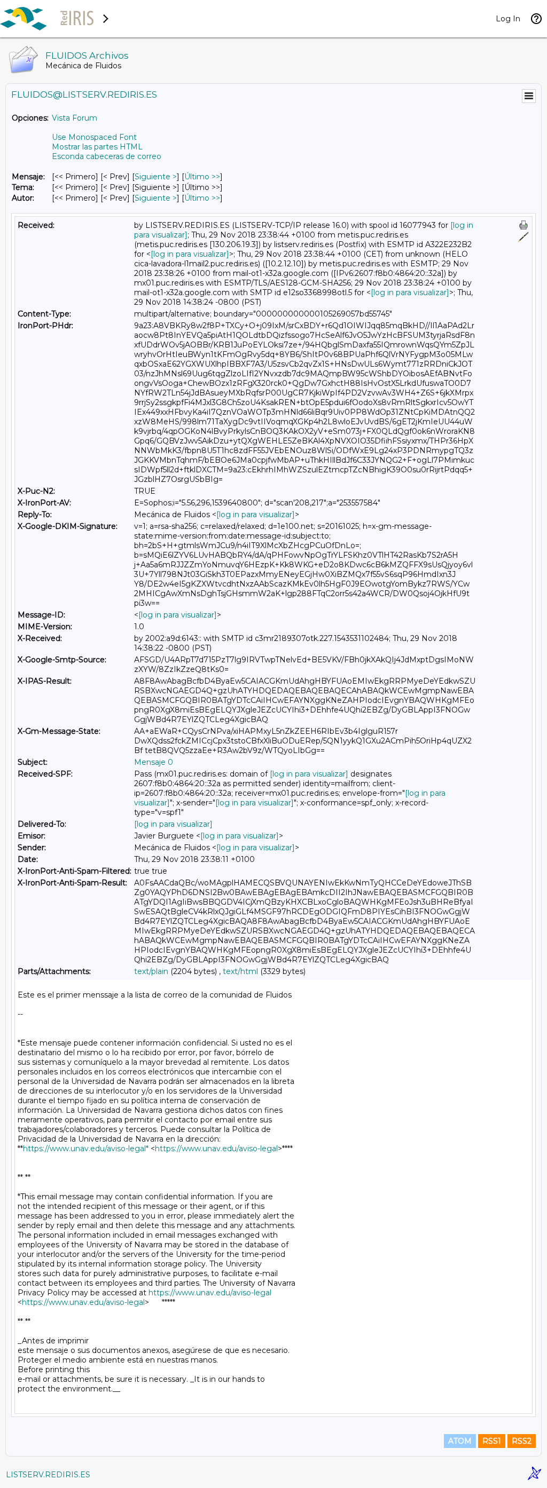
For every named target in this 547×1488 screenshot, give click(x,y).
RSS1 (491, 1441)
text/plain (151, 971)
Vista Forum (74, 118)
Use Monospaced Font (94, 137)
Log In (508, 18)
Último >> (202, 176)
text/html (240, 971)
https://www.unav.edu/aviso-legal (216, 1148)
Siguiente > (156, 176)
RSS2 (522, 1441)
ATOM (460, 1441)
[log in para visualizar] (190, 254)
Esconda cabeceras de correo (106, 156)
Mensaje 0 (153, 762)
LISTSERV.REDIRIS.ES (48, 1474)
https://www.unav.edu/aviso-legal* (86, 1148)
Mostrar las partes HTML (97, 147)
